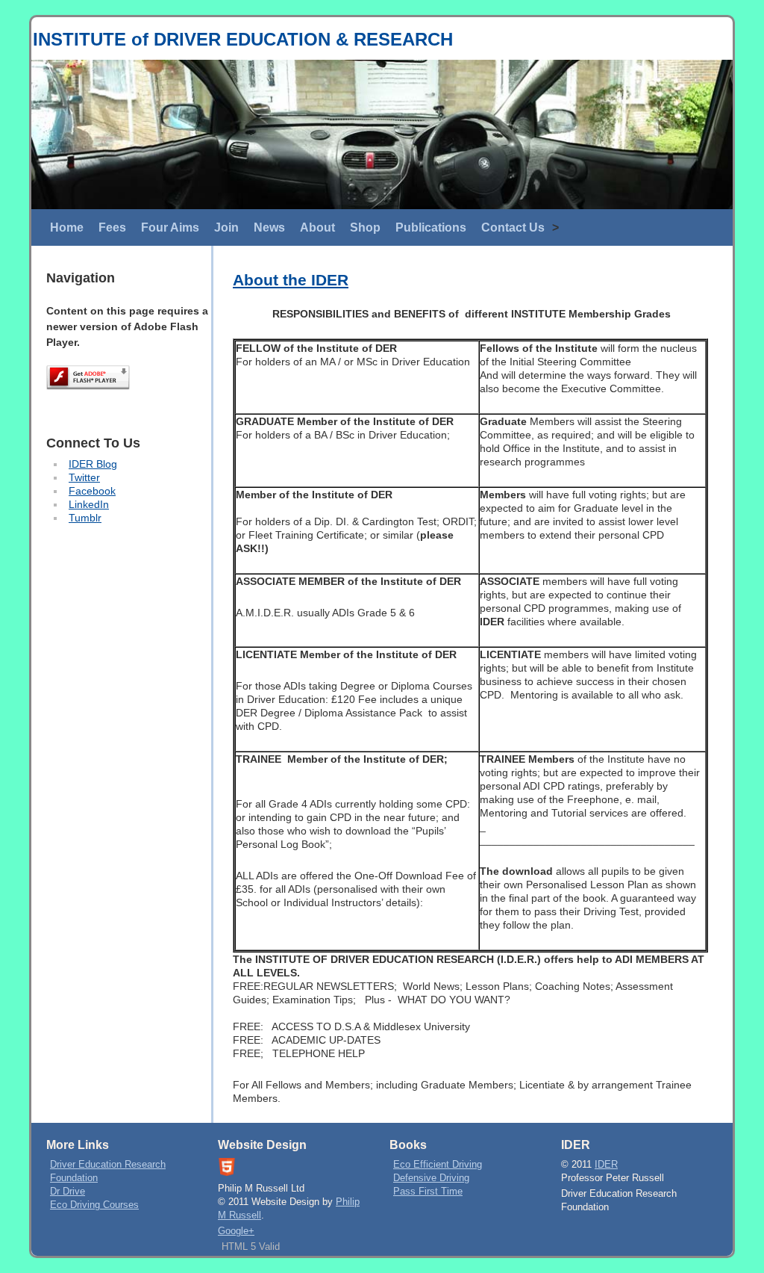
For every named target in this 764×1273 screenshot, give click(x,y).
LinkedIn (89, 504)
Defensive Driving (431, 1178)
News (269, 227)
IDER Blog (93, 464)
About (317, 227)
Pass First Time (428, 1191)
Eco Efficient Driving (437, 1164)
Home (67, 227)
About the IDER (290, 279)
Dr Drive (67, 1191)
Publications (430, 227)
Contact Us (513, 227)
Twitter (84, 477)
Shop (365, 227)
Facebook (92, 491)
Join (226, 227)
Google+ (236, 1231)
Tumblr (85, 518)
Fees (112, 227)
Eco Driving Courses (94, 1205)
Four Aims (170, 227)
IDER (606, 1164)
